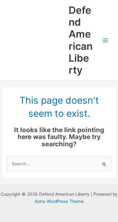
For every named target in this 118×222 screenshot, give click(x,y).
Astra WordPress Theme (59, 201)
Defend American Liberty (81, 40)
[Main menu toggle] (105, 40)
